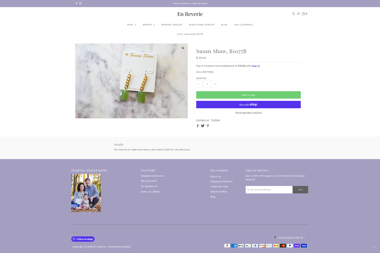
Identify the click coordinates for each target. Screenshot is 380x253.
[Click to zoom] (183, 48)
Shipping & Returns (221, 181)
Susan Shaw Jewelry (202, 24)
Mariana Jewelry (171, 24)
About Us (215, 176)
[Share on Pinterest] (208, 126)
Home (180, 34)
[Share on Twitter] (203, 126)
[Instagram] (80, 3)
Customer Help (219, 186)
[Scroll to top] (374, 247)
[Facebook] (76, 3)
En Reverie (190, 13)
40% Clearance (243, 24)
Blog (224, 24)
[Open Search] (293, 13)
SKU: (199, 72)
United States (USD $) (290, 237)
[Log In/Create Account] (298, 13)
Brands (148, 24)
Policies (215, 120)
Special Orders (218, 191)
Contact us (202, 120)
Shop (130, 24)
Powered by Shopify (119, 246)
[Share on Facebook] (198, 126)
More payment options (248, 112)
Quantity (201, 78)
